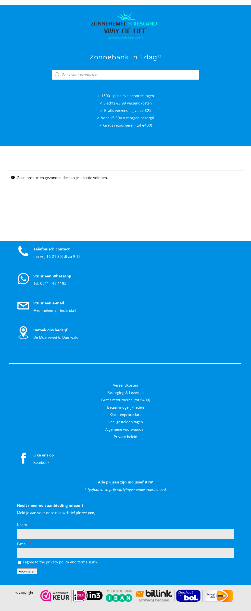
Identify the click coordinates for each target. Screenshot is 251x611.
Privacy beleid (125, 436)
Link (93, 561)
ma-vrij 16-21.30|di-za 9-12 (57, 256)
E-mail (24, 543)
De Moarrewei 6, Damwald (55, 337)
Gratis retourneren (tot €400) (125, 399)
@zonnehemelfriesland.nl (54, 310)
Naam (23, 524)
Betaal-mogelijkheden (125, 407)
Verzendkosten (125, 385)
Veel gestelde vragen (125, 421)
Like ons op (43, 455)
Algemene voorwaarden (125, 429)
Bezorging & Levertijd (125, 392)
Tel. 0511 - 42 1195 (49, 283)
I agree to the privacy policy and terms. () (60, 561)
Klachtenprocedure (125, 414)
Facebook (41, 462)
